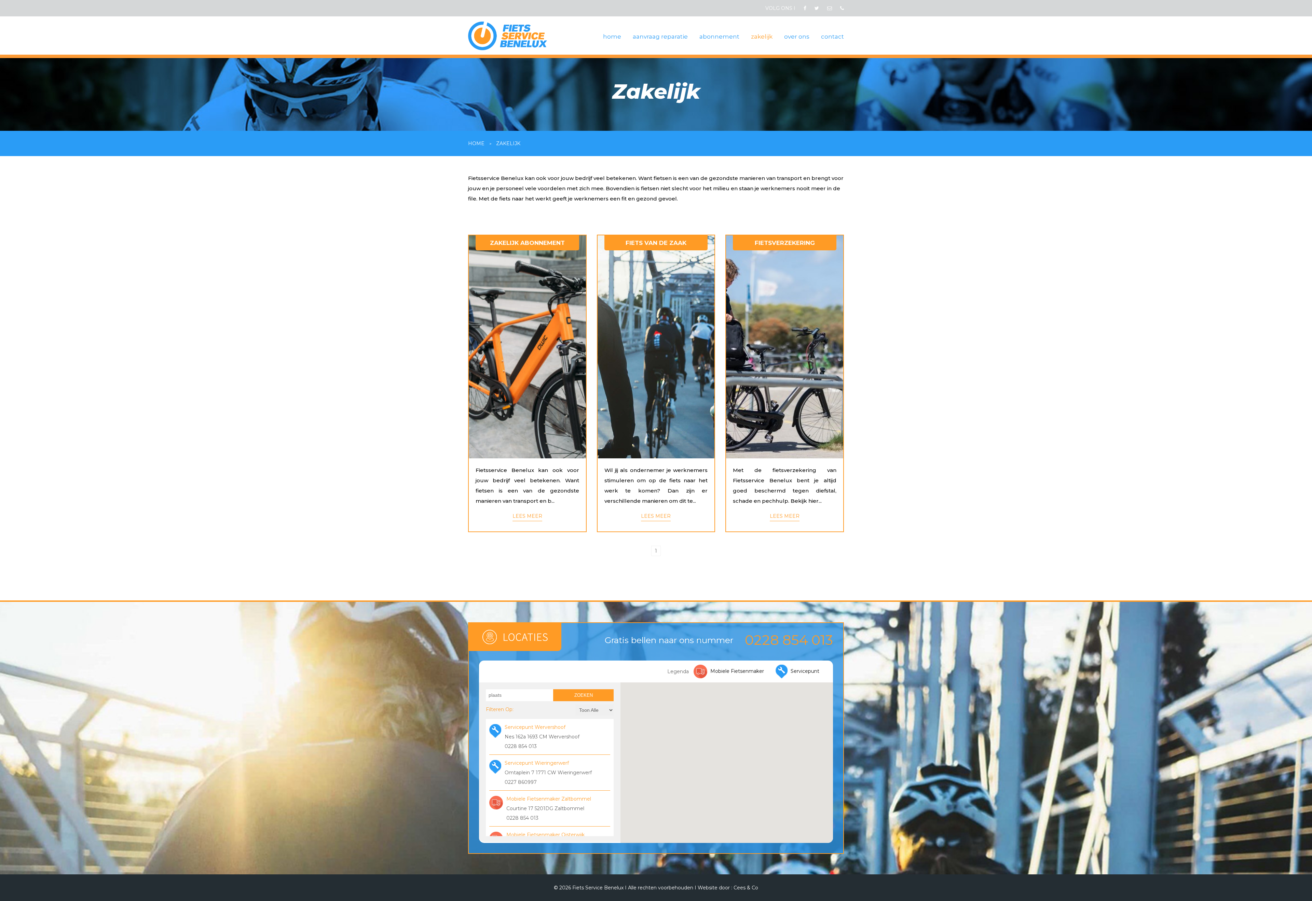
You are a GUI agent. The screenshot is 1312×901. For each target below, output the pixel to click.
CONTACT (832, 36)
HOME (612, 36)
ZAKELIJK (762, 36)
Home (476, 143)
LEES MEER (527, 516)
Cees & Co (746, 888)
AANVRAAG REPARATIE (660, 36)
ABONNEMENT (719, 36)
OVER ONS (796, 36)
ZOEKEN (583, 695)
